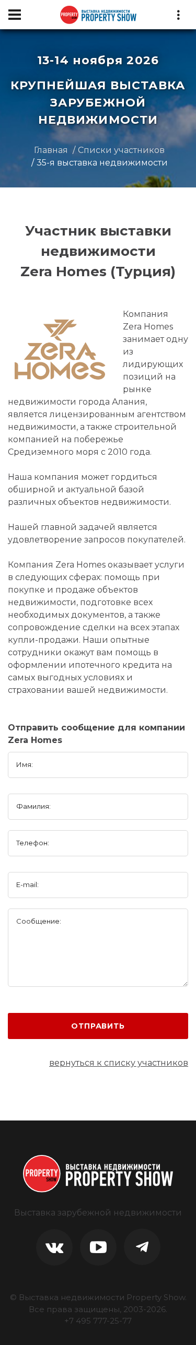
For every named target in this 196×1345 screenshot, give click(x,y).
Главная (51, 150)
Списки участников (121, 150)
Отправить (98, 1026)
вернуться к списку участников (118, 1063)
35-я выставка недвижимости (102, 163)
